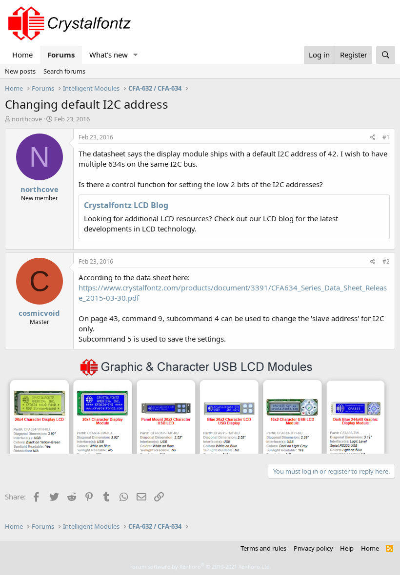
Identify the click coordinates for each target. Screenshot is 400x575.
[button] (135, 55)
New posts (20, 71)
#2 (386, 261)
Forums (61, 54)
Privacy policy (313, 548)
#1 (386, 137)
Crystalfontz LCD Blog (126, 205)
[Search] (385, 55)
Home (22, 54)
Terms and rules (263, 548)
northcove (27, 119)
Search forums (64, 71)
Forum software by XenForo (200, 566)
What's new (108, 54)
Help (347, 548)
